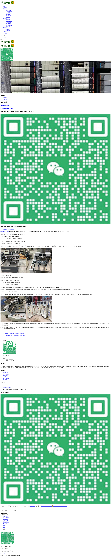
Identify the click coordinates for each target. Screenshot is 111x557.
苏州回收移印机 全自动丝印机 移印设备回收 (15, 335)
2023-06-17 (9, 229)
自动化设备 (8, 10)
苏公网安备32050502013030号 (60, 506)
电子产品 (8, 17)
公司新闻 (8, 29)
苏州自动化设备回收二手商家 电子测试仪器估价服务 (17, 333)
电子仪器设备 (9, 15)
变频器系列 (8, 13)
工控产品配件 (9, 11)
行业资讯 (8, 30)
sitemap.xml (32, 506)
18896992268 (3, 37)
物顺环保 (5, 229)
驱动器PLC (8, 14)
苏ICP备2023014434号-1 (46, 506)
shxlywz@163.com (7, 108)
